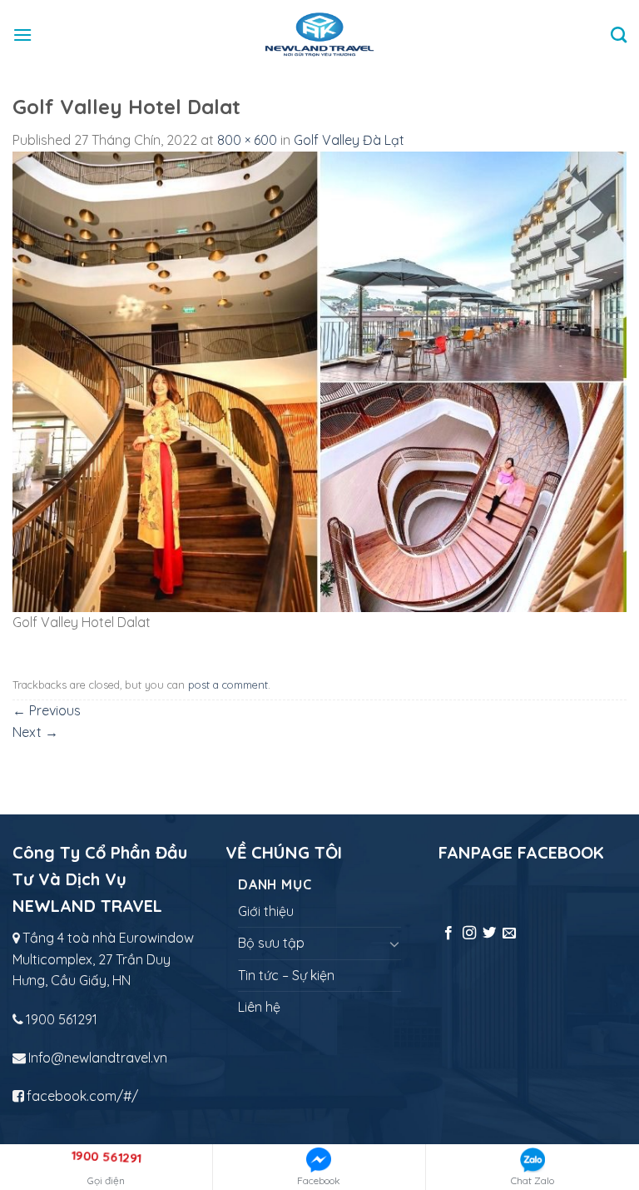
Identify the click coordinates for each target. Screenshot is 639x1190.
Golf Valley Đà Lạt (349, 140)
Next (35, 732)
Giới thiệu (266, 911)
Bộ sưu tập (271, 942)
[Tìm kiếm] (619, 34)
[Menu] (22, 34)
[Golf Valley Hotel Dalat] (319, 380)
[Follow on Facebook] (448, 933)
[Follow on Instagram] (469, 933)
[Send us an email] (509, 933)
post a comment (228, 684)
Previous (46, 710)
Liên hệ (259, 1006)
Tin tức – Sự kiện (286, 975)
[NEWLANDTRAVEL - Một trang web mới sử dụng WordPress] (320, 34)
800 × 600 (247, 140)
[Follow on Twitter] (489, 933)
